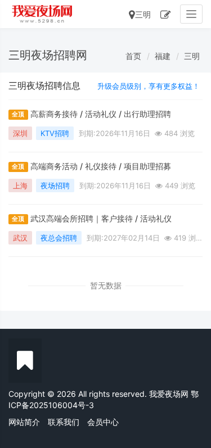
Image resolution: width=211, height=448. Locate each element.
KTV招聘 (55, 133)
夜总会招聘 (59, 237)
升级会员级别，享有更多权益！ (148, 86)
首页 (133, 56)
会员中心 (103, 422)
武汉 (20, 237)
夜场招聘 (55, 185)
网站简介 (24, 422)
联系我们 (63, 422)
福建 (162, 56)
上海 (20, 185)
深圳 (20, 133)
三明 (143, 14)
